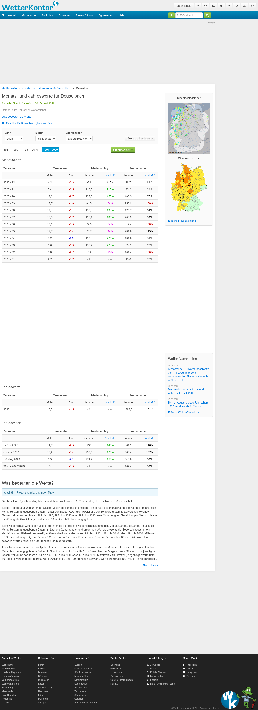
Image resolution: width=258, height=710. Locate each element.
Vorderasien (80, 687)
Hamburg (43, 691)
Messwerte (7, 691)
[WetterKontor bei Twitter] (221, 5)
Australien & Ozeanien (85, 702)
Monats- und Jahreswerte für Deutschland (46, 88)
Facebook (191, 664)
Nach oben (150, 565)
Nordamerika (81, 676)
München (43, 698)
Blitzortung (7, 687)
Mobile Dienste (158, 672)
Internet (154, 668)
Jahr (8, 133)
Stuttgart (42, 702)
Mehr (121, 15)
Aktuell (12, 15)
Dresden (42, 676)
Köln (40, 694)
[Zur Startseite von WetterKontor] (2, 15)
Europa (78, 664)
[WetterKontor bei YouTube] (244, 5)
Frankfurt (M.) (45, 687)
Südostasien (80, 694)
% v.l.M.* (110, 175)
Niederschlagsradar (12, 672)
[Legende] (198, 5)
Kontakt (114, 683)
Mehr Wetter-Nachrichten (185, 412)
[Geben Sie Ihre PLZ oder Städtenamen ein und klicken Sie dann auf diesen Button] (207, 15)
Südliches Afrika (82, 672)
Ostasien (78, 698)
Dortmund (43, 672)
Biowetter (64, 15)
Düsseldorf (43, 679)
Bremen (42, 668)
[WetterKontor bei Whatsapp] (252, 5)
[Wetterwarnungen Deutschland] (189, 187)
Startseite (11, 88)
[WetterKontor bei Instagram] (236, 5)
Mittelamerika (81, 679)
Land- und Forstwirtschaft (163, 683)
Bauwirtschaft (157, 676)
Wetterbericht (8, 668)
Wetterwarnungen (11, 683)
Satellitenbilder (9, 694)
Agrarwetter (106, 15)
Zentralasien (80, 691)
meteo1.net (116, 668)
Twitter (189, 668)
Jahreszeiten (74, 133)
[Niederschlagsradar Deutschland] (189, 128)
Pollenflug (7, 698)
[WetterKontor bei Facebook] (229, 5)
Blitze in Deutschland (183, 221)
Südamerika (80, 683)
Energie (154, 679)
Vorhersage (29, 15)
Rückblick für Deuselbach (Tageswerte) (28, 123)
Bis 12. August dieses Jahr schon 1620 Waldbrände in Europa (188, 404)
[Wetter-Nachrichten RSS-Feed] (213, 5)
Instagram (191, 672)
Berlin (41, 664)
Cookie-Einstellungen (121, 679)
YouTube (190, 676)
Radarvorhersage (11, 676)
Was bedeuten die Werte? (17, 116)
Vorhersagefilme (10, 679)
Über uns (115, 664)
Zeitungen (155, 664)
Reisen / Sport (84, 15)
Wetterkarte (8, 664)
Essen (41, 683)
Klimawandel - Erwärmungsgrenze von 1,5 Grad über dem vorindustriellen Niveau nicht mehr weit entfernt (188, 374)
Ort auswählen (122, 150)
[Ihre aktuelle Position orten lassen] (171, 15)
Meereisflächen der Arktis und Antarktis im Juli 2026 (186, 391)
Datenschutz (183, 6)
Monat (39, 133)
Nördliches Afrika (83, 668)
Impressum (116, 672)
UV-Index (7, 702)
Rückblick (47, 15)
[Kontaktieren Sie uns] (205, 5)
